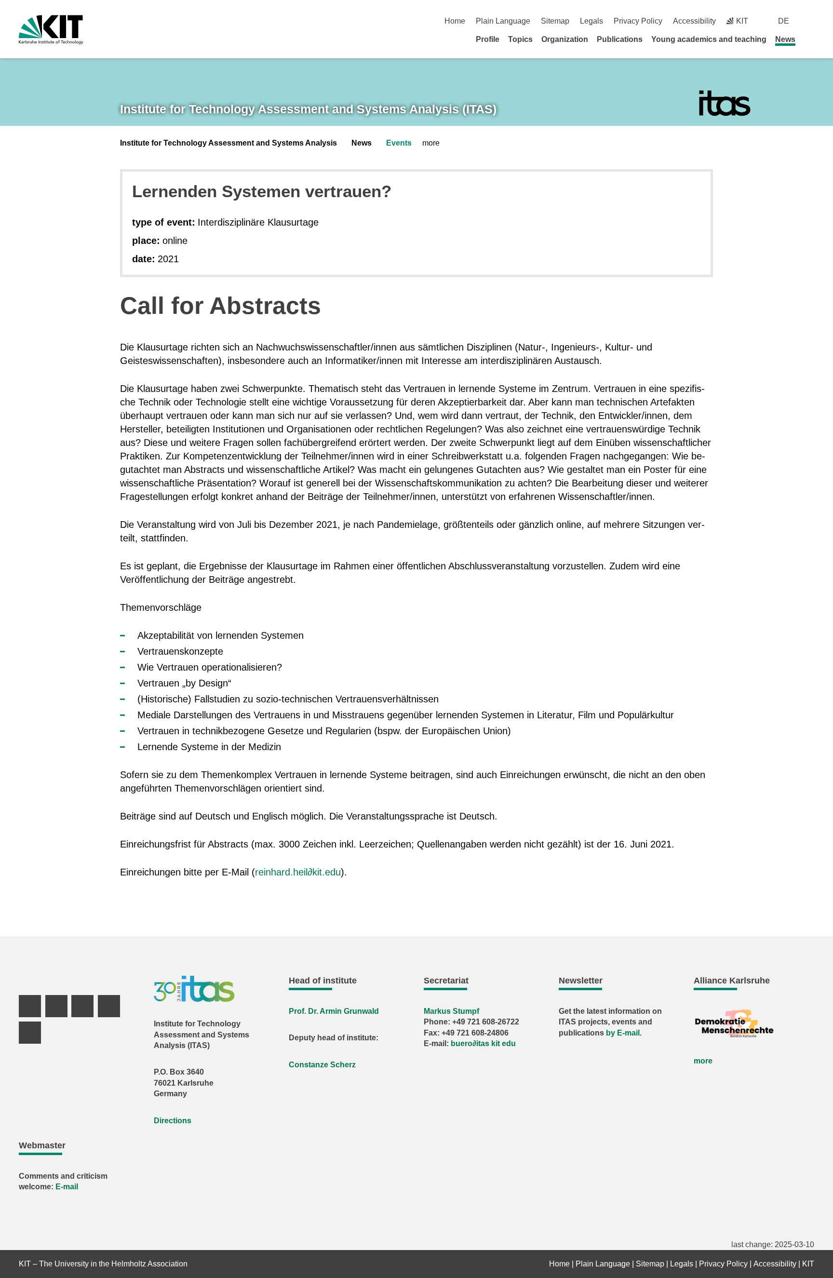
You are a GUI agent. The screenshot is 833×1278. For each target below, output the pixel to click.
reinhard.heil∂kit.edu (298, 872)
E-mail (66, 1187)
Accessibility (694, 21)
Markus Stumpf (451, 1011)
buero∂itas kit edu (483, 1043)
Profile (487, 39)
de (783, 21)
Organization (564, 39)
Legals (591, 21)
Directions (172, 1121)
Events (399, 143)
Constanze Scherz (322, 1065)
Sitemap (555, 21)
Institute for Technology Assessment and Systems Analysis (228, 143)
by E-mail (623, 1033)
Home (454, 21)
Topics (520, 39)
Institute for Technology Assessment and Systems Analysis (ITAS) (308, 109)
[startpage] (810, 39)
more (703, 1061)
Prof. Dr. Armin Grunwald (334, 1011)
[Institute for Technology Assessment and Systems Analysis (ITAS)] (725, 103)
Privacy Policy (638, 21)
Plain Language (503, 21)
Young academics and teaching (708, 39)
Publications (620, 39)
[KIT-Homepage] (51, 29)
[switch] (810, 21)
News (785, 39)
